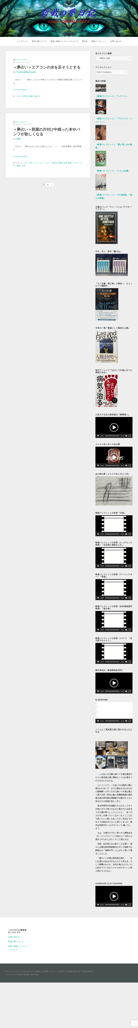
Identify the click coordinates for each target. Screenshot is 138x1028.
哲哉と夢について (39, 41)
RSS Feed (34, 975)
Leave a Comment (21, 60)
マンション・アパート (43, 163)
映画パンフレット (99, 41)
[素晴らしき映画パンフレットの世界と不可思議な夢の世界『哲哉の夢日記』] (69, 18)
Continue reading (20, 89)
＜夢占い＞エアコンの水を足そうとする (47, 67)
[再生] (98, 436)
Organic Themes (23, 975)
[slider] (112, 435)
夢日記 (85, 41)
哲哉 (18, 138)
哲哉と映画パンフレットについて (64, 41)
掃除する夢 (33, 96)
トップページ (22, 41)
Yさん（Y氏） (28, 163)
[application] (114, 427)
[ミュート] (126, 436)
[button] (114, 427)
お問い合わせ (115, 41)
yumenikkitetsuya (26, 72)
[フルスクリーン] (130, 436)
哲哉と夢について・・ (17, 941)
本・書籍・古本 (19, 166)
